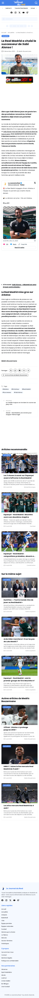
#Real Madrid (26, 389)
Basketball (4, 918)
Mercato (4, 938)
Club (2, 920)
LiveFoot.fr (9, 8)
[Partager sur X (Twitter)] (11, 370)
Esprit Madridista (6, 972)
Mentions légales (6, 958)
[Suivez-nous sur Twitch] (27, 12)
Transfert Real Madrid (21, 8)
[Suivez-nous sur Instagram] (15, 12)
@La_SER (6, 203)
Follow (22, 185)
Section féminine (6, 941)
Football (3, 929)
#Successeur (7, 392)
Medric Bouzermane (25, 51)
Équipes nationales (7, 926)
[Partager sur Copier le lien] (28, 370)
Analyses (4, 915)
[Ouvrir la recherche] (36, 3)
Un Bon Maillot (5, 981)
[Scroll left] (2, 8)
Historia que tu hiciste (8, 932)
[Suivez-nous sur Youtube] (23, 12)
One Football (5, 987)
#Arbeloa (6, 389)
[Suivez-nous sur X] (19, 12)
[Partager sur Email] (24, 370)
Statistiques (5, 943)
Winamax (4, 969)
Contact (4, 955)
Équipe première (6, 923)
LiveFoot (4, 978)
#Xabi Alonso (18, 392)
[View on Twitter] (35, 184)
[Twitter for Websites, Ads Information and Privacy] (34, 240)
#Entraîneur (15, 389)
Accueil (3, 32)
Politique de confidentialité (9, 961)
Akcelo (3, 975)
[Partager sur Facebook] (19, 370)
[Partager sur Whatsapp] (15, 370)
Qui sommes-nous (7, 952)
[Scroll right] (36, 8)
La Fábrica (4, 935)
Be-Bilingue (5, 984)
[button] (3, 2)
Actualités (34, 8)
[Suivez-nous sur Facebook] (11, 12)
